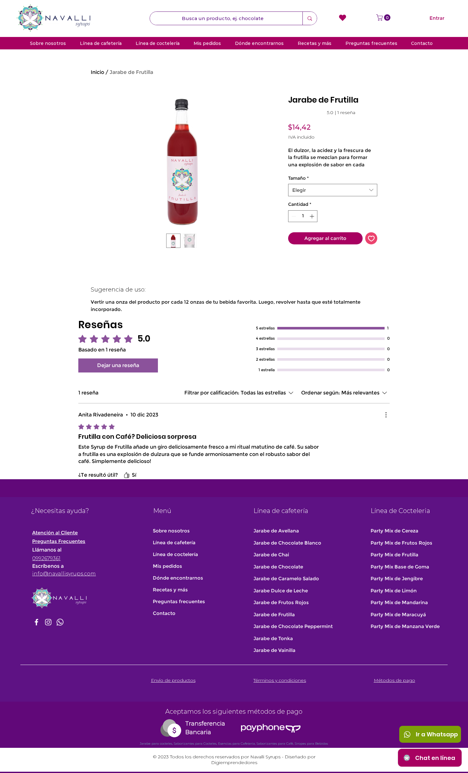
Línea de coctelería (175, 554)
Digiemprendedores (234, 762)
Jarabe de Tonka (273, 638)
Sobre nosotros (171, 531)
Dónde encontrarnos (178, 578)
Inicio (97, 72)
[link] (321, 112)
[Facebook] (36, 622)
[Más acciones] (386, 415)
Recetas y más (170, 590)
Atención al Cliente (55, 533)
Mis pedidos (167, 566)
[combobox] (332, 190)
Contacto (164, 613)
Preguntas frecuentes (179, 601)
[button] (384, 17)
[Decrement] (293, 216)
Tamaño (298, 178)
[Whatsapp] (60, 622)
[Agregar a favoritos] (371, 238)
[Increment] (312, 216)
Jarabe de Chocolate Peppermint (293, 626)
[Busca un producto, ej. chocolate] (309, 18)
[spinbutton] (302, 216)
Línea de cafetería (174, 542)
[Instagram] (48, 622)
